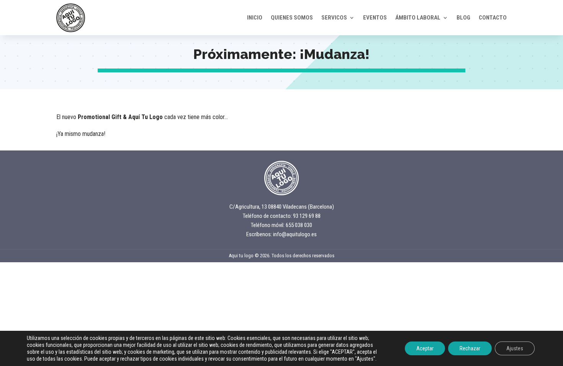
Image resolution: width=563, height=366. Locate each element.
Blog (463, 17)
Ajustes (514, 348)
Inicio (254, 17)
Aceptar (425, 348)
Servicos (334, 17)
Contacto (493, 17)
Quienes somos (292, 17)
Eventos (375, 17)
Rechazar (470, 348)
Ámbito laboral (417, 17)
